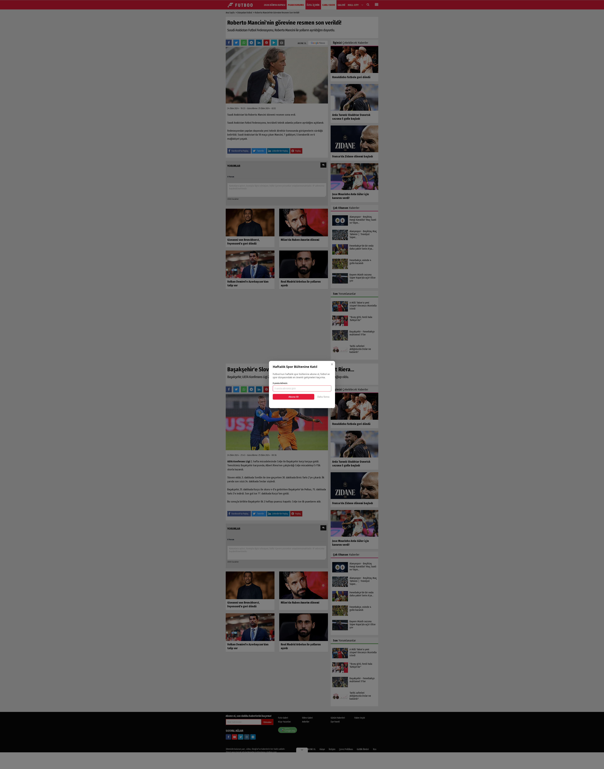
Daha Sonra (323, 397)
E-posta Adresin (280, 383)
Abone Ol (293, 397)
